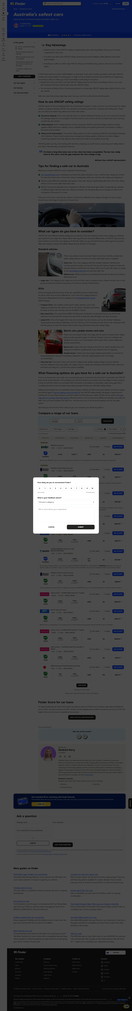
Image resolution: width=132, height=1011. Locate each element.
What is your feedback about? (49, 498)
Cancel (51, 527)
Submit (81, 527)
